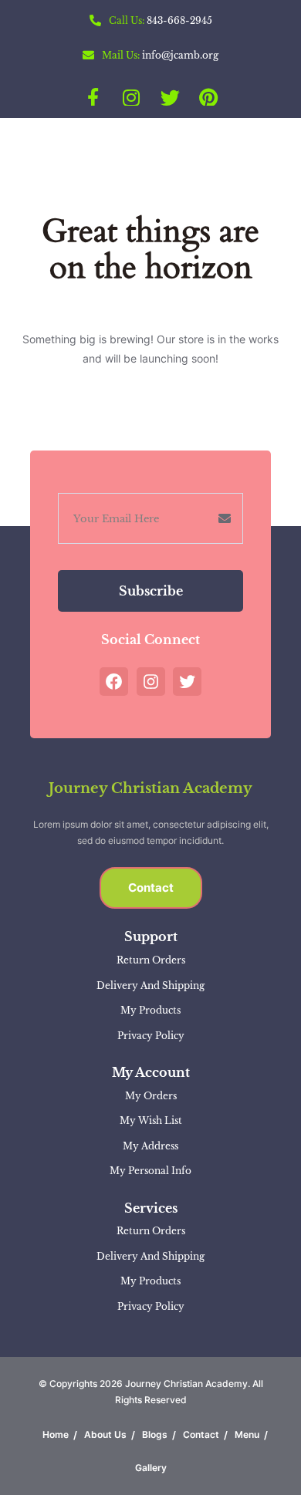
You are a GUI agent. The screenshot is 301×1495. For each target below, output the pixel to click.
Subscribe (151, 591)
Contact (151, 887)
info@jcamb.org (180, 55)
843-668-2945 (179, 20)
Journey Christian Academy (150, 788)
